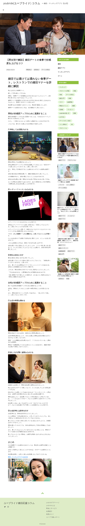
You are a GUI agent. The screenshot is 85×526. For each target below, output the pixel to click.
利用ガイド (50, 514)
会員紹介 (49, 511)
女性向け (36, 69)
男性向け (29, 69)
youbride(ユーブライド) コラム (21, 3)
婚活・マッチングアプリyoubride (18, 457)
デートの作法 (46, 69)
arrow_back (3, 10)
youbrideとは (50, 505)
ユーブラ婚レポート (53, 517)
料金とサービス (51, 508)
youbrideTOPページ (52, 502)
